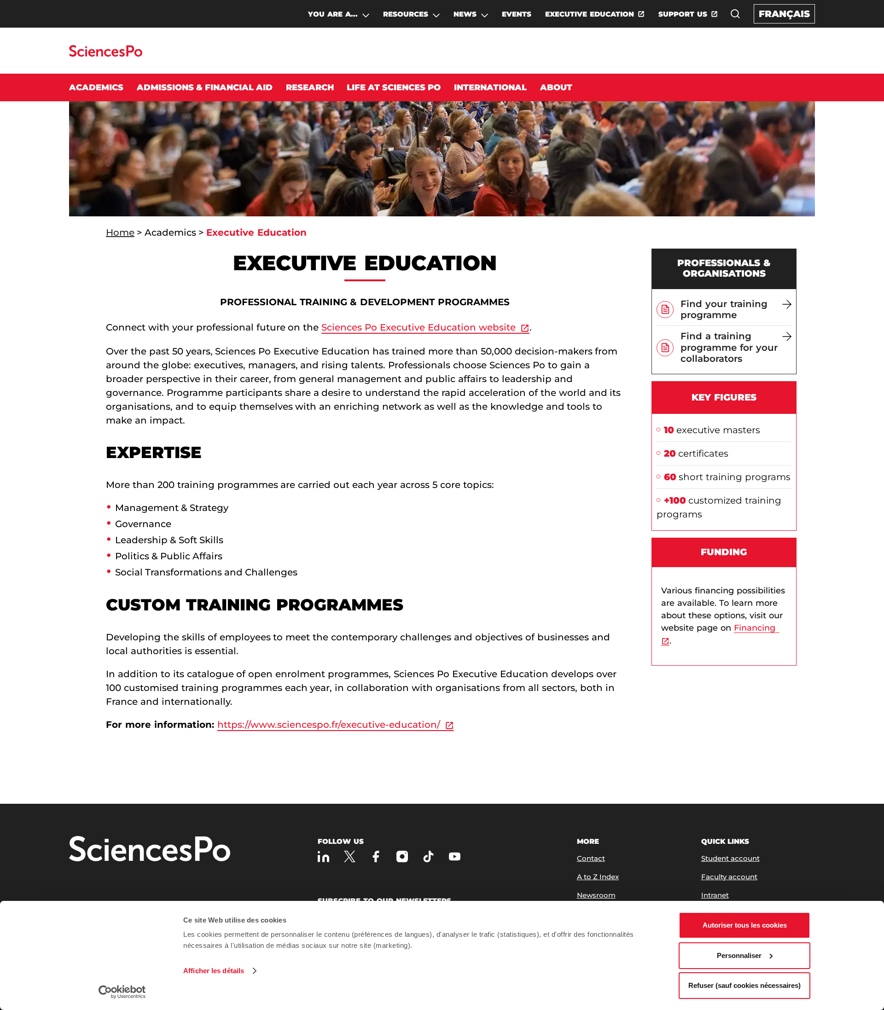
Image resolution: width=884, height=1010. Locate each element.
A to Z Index (598, 876)
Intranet (715, 895)
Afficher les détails (213, 971)
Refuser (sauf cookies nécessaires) (744, 985)
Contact (591, 858)
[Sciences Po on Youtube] (454, 856)
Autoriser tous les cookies (745, 925)
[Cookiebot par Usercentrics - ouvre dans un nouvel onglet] (122, 992)
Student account (730, 858)
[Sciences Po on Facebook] (376, 856)
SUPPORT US (682, 14)
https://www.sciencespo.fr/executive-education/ (328, 724)
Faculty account (729, 876)
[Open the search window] (735, 13)
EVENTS (516, 14)
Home (120, 232)
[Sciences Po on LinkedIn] (323, 856)
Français (784, 13)
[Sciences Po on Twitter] (349, 856)
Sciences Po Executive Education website (418, 327)
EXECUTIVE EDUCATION (589, 14)
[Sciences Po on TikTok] (428, 856)
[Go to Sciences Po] (105, 54)
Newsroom (596, 895)
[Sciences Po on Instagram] (402, 856)
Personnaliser (739, 955)
